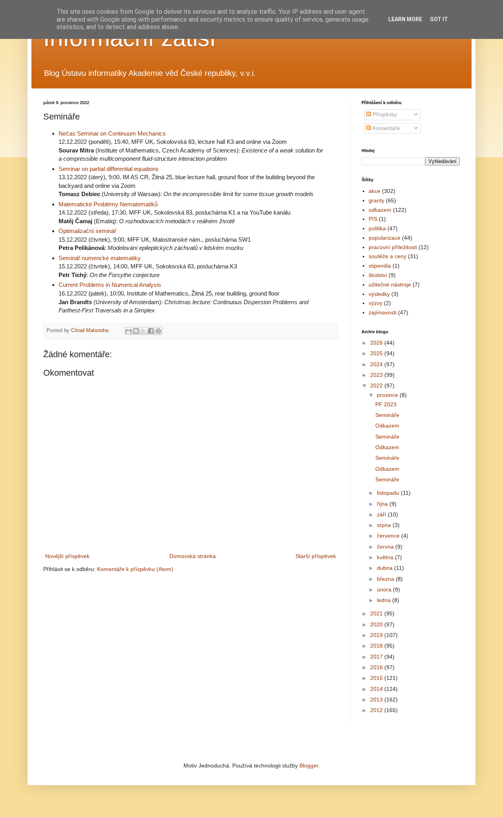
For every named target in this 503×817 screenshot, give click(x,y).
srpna (385, 525)
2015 (377, 678)
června (386, 546)
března (386, 579)
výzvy (375, 303)
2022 (377, 385)
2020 (377, 624)
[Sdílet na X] (143, 331)
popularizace (384, 238)
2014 (377, 689)
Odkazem (387, 425)
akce (374, 191)
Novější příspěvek (67, 556)
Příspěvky (384, 114)
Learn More (405, 19)
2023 (377, 375)
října (383, 504)
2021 (377, 613)
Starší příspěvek (316, 556)
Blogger (308, 765)
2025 (377, 353)
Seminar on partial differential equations (109, 168)
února (385, 589)
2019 (377, 635)
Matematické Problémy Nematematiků (108, 204)
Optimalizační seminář (87, 231)
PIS (373, 219)
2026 (377, 343)
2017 (377, 657)
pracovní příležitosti (393, 247)
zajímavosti (383, 312)
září (382, 514)
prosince (388, 395)
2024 (377, 364)
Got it (439, 19)
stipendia (380, 266)
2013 (377, 699)
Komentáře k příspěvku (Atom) (135, 569)
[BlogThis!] (136, 331)
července (389, 535)
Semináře (387, 415)
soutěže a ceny (387, 256)
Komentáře (385, 128)
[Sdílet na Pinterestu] (158, 331)
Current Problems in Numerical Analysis (110, 284)
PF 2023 (386, 404)
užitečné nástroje (390, 284)
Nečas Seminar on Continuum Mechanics (112, 133)
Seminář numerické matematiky (100, 258)
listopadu (389, 493)
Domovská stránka (192, 556)
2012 (377, 710)
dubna (385, 568)
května (386, 557)
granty (376, 200)
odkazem (380, 210)
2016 (377, 667)
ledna (384, 600)
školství (378, 275)
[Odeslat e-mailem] (128, 331)
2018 (377, 646)
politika (377, 228)
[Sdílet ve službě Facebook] (151, 331)
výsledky (379, 294)
